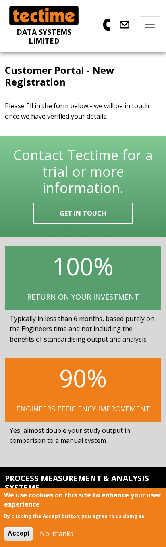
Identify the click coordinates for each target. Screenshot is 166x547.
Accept (18, 533)
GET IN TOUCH (83, 213)
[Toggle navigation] (150, 24)
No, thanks (56, 533)
